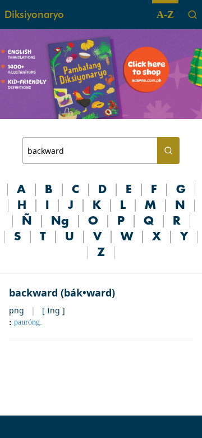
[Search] (192, 15)
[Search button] (168, 150)
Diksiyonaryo (34, 14)
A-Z (165, 14)
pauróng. (28, 322)
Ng (60, 221)
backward (33, 292)
